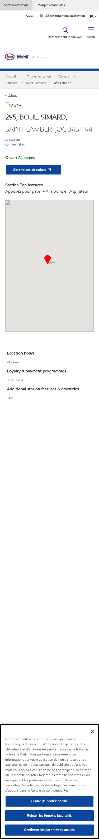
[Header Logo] (26, 56)
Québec (11, 82)
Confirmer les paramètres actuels (49, 829)
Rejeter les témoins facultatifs (49, 815)
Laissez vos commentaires (15, 142)
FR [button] (92, 16)
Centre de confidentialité (49, 801)
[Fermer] (92, 731)
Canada (64, 76)
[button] (91, 33)
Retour (12, 95)
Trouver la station (39, 76)
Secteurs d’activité (16, 5)
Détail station (62, 82)
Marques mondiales (51, 5)
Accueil (11, 76)
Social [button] (30, 16)
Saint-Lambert (36, 82)
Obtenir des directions (30, 169)
